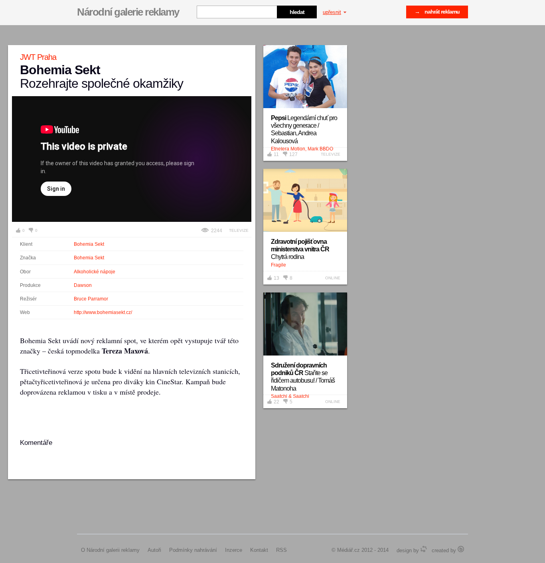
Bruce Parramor (91, 299)
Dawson (83, 285)
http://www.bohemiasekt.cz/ (103, 312)
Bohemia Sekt (89, 244)
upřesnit (332, 12)
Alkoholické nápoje (94, 272)
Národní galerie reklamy (128, 12)
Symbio (424, 549)
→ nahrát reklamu (437, 11)
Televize (239, 230)
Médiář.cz (348, 550)
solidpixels (461, 549)
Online (332, 278)
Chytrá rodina (300, 249)
